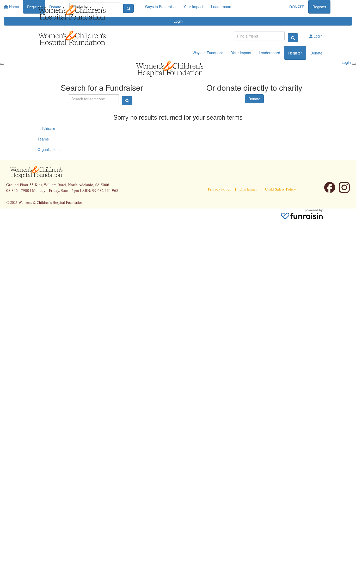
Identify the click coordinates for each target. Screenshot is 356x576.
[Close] (354, 64)
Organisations (49, 149)
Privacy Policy (219, 189)
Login (317, 36)
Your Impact (241, 52)
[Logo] (80, 13)
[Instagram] (344, 187)
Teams (43, 139)
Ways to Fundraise (208, 52)
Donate (316, 53)
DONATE (296, 6)
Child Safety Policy (280, 189)
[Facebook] (329, 187)
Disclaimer (248, 189)
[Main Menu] (2, 64)
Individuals (46, 128)
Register (319, 6)
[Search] (293, 37)
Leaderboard (269, 52)
